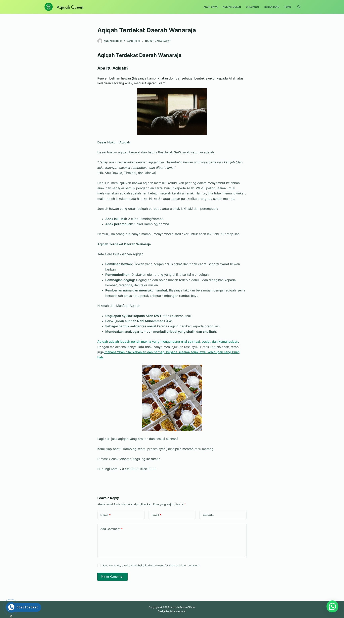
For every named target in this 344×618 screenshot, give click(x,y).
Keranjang (271, 6)
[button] (332, 606)
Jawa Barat (163, 40)
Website (208, 515)
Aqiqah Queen (70, 7)
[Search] (298, 6)
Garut (149, 40)
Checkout (252, 6)
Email (156, 515)
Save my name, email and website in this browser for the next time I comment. (151, 565)
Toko (287, 6)
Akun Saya (210, 6)
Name (105, 515)
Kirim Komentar (112, 576)
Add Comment (111, 529)
